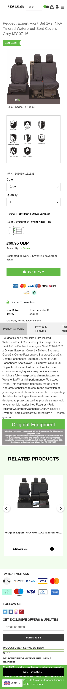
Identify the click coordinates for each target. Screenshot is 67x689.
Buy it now (36, 271)
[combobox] (34, 7)
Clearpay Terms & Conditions (24, 320)
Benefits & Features (41, 328)
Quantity (12, 194)
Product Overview (13, 328)
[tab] (33, 647)
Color (10, 179)
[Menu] (62, 7)
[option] (33, 515)
